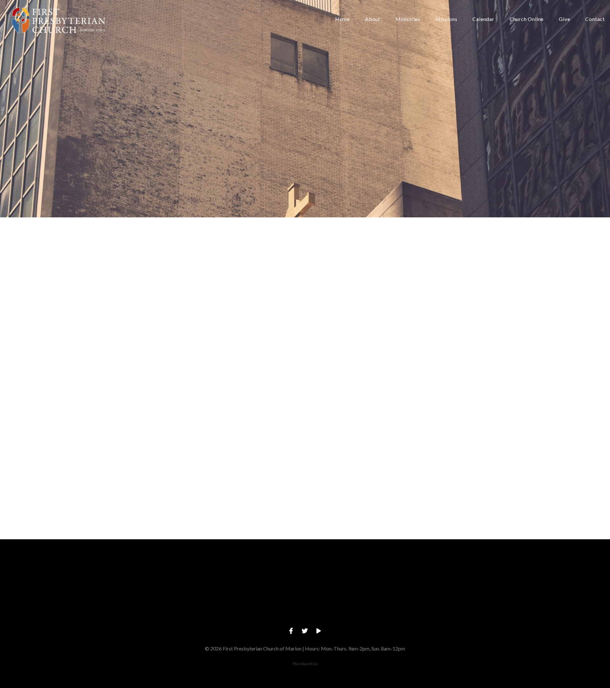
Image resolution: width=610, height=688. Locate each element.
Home (342, 19)
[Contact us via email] (169, 574)
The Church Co (305, 663)
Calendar (483, 19)
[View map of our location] (350, 574)
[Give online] (441, 574)
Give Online (441, 610)
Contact (595, 19)
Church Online (527, 19)
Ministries (408, 19)
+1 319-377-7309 (259, 610)
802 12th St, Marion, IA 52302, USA (350, 610)
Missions (446, 19)
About (372, 19)
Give (564, 19)
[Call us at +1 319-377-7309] (259, 574)
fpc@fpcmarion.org (168, 610)
